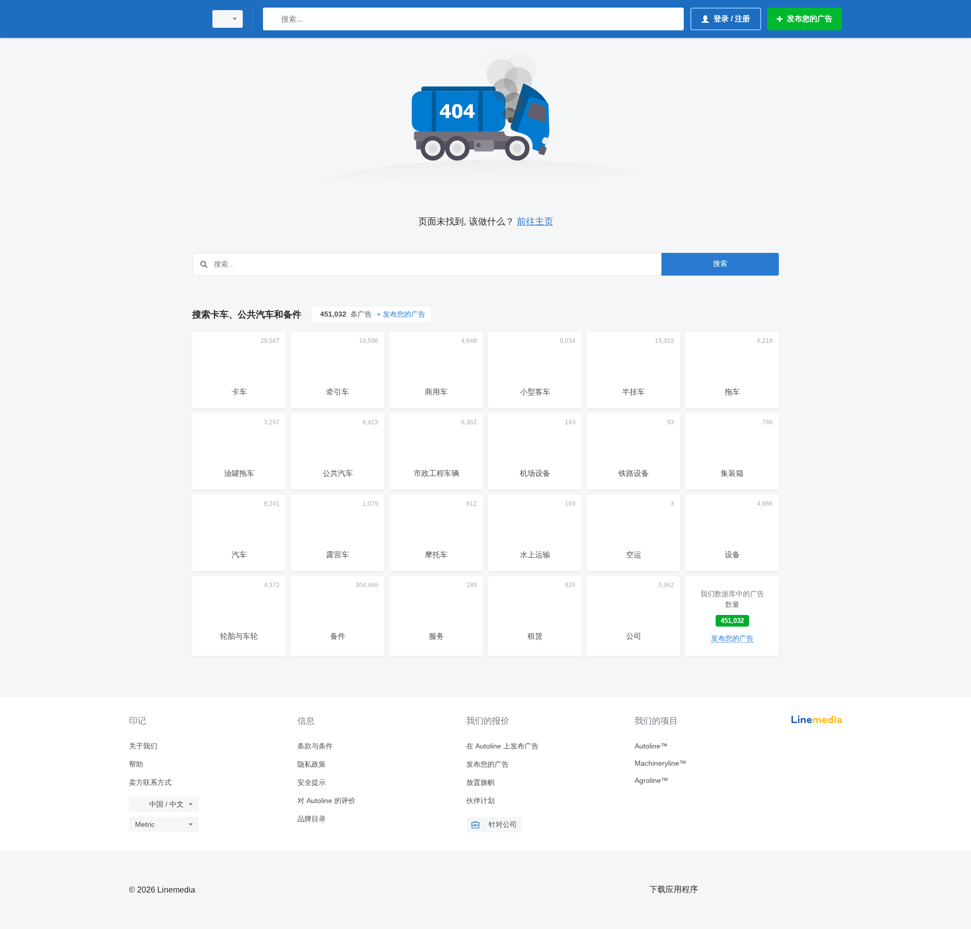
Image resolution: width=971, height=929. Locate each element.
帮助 (136, 764)
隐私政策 (311, 764)
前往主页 (535, 221)
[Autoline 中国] (164, 19)
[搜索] (273, 19)
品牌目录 (311, 819)
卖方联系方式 (150, 782)
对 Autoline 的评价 (326, 801)
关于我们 (143, 746)
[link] (732, 616)
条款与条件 (315, 746)
